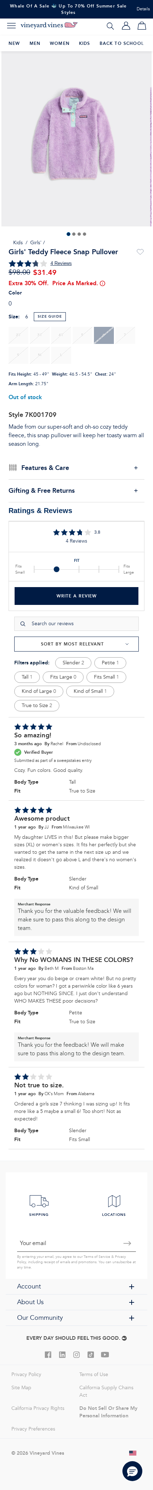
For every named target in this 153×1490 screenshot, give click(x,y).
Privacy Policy (26, 1374)
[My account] (126, 25)
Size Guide (50, 316)
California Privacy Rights (37, 1408)
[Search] (110, 25)
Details (143, 9)
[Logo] (49, 26)
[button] (132, 1471)
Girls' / (37, 243)
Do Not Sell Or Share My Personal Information (108, 1412)
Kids (18, 243)
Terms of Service (97, 1257)
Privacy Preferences (33, 1429)
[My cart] (141, 25)
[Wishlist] (140, 252)
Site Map (21, 1388)
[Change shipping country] (133, 1453)
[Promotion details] (102, 283)
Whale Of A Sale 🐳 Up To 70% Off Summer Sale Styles (68, 9)
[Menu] (11, 25)
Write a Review (77, 595)
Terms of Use (93, 1374)
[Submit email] (127, 1243)
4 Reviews (61, 263)
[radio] (18, 335)
